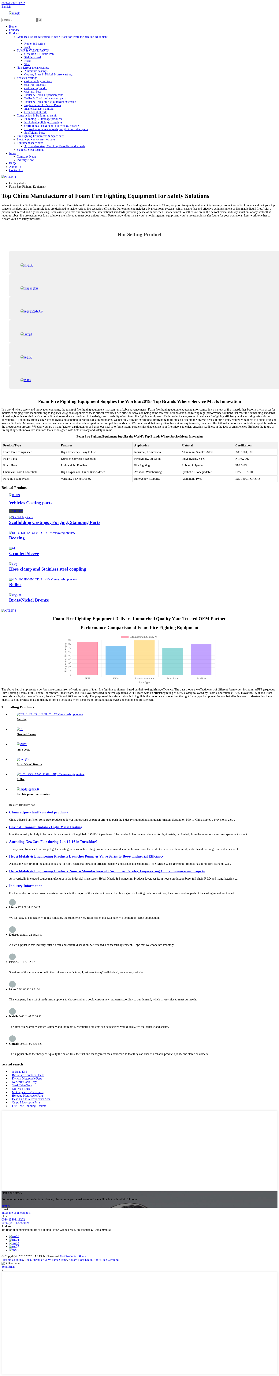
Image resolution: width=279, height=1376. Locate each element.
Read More (16, 510)
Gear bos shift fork (35, 112)
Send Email (8, 1266)
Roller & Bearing (34, 43)
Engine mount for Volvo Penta (42, 105)
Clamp (63, 1259)
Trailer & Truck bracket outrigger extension (50, 101)
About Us (15, 166)
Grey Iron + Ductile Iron (39, 53)
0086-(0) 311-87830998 (16, 1223)
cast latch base (32, 91)
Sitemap (83, 1256)
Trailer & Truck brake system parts (45, 98)
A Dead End (19, 1071)
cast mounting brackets (38, 81)
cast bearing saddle (35, 88)
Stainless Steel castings (30, 149)
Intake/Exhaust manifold (39, 108)
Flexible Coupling (12, 1259)
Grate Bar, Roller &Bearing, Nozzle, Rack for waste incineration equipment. (62, 36)
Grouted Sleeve (24, 553)
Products (14, 33)
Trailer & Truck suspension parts (43, 95)
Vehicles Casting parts (30, 502)
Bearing (17, 537)
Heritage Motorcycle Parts (27, 1095)
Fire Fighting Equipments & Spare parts (40, 136)
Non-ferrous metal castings (33, 67)
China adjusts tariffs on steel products (38, 812)
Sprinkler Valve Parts (45, 1259)
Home (13, 26)
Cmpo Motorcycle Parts (26, 1102)
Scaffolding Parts (34, 132)
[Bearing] (42, 532)
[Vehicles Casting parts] (14, 495)
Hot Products (68, 1256)
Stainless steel (32, 57)
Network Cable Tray (24, 1082)
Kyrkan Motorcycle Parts (27, 1078)
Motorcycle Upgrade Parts (27, 1092)
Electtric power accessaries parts (36, 139)
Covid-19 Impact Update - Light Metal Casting (45, 827)
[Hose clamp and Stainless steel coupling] (13, 564)
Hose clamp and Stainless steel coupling (47, 569)
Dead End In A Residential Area (31, 1099)
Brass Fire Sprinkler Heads (28, 1075)
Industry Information (26, 886)
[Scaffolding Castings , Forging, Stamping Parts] (21, 517)
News (12, 153)
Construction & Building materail (37, 115)
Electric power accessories (33, 794)
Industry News (25, 160)
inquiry (6, 1205)
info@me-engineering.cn (16, 1212)
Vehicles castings (27, 77)
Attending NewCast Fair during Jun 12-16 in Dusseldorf (53, 842)
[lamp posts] (22, 744)
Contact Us (16, 170)
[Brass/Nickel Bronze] (15, 595)
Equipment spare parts (30, 142)
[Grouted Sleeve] (12, 548)
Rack (27, 47)
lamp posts (23, 749)
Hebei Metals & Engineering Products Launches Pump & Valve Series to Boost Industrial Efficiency (86, 856)
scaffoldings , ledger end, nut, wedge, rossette (51, 125)
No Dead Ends (21, 1088)
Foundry (14, 30)
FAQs (12, 163)
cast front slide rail (35, 84)
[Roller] (43, 579)
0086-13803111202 (13, 1219)
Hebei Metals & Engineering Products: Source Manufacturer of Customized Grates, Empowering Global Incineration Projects (107, 871)
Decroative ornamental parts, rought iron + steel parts (56, 129)
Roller (15, 584)
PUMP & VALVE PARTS (33, 50)
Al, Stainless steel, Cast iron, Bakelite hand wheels (54, 146)
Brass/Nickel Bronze (29, 600)
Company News (26, 156)
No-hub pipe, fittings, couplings (43, 122)
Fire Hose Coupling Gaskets (29, 1105)
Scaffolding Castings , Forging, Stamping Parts (54, 522)
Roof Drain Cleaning (106, 1259)
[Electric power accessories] (28, 789)
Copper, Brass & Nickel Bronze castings (48, 74)
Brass (27, 60)
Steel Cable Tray (22, 1085)
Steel (27, 64)
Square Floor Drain (80, 1259)
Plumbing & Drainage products (43, 118)
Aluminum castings (35, 71)
